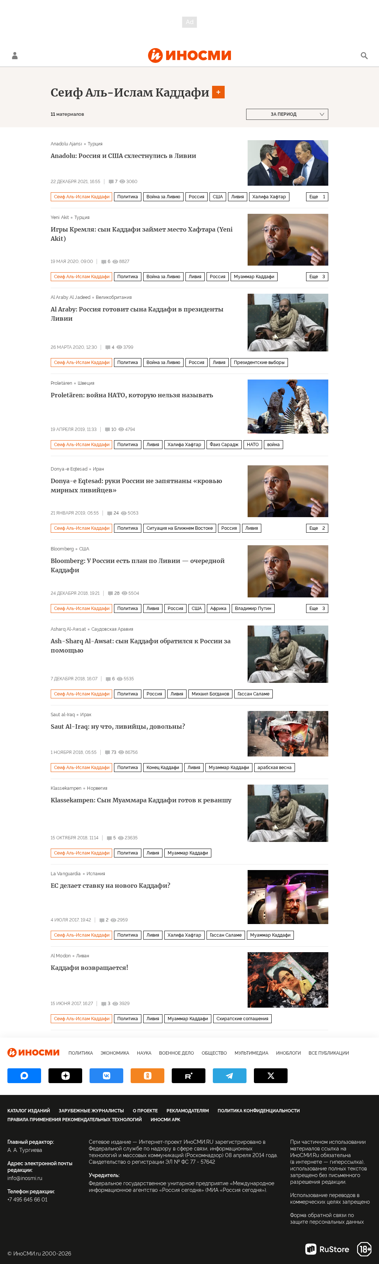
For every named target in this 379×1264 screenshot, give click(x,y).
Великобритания (114, 297)
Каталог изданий (28, 1110)
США (218, 196)
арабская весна (275, 767)
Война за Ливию (163, 196)
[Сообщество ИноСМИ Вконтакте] (106, 1075)
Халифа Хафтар (269, 196)
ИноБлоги (288, 1053)
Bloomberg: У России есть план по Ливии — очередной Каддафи (138, 565)
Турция (95, 143)
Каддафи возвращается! (89, 967)
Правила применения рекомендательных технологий (74, 1119)
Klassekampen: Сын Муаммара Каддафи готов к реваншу (141, 800)
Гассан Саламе (253, 694)
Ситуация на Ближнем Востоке (180, 528)
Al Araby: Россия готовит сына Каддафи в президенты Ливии (137, 314)
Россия (196, 196)
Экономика (115, 1053)
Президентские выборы (259, 362)
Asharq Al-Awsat (68, 629)
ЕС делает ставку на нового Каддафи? (110, 885)
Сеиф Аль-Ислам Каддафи (130, 92)
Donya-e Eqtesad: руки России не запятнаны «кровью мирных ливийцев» (136, 485)
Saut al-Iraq (63, 714)
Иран (98, 469)
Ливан (83, 955)
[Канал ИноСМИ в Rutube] (188, 1075)
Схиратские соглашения (242, 1018)
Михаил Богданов (210, 694)
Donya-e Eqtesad (69, 469)
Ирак (85, 714)
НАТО (253, 444)
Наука (144, 1053)
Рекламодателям (188, 1110)
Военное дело (176, 1053)
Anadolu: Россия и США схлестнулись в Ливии (123, 155)
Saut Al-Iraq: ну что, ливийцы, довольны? (118, 726)
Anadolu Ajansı (66, 143)
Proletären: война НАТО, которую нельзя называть (132, 395)
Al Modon (61, 955)
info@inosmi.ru (24, 1178)
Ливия (237, 196)
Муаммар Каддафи (254, 276)
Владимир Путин (253, 608)
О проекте (145, 1110)
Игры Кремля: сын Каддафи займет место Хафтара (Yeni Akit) (142, 234)
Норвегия (97, 788)
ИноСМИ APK (165, 1119)
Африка (218, 608)
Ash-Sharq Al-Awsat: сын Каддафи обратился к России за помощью (141, 645)
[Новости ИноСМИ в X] (271, 1075)
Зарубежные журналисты (91, 1110)
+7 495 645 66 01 (27, 1200)
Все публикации (329, 1053)
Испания (96, 873)
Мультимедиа (251, 1053)
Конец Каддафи (163, 767)
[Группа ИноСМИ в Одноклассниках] (147, 1075)
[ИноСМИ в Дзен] (65, 1075)
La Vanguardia (66, 873)
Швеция (86, 383)
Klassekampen (66, 788)
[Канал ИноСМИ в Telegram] (229, 1075)
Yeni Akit (60, 217)
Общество (214, 1053)
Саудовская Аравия (112, 629)
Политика (127, 196)
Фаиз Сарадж (224, 444)
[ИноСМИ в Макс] (24, 1075)
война (273, 444)
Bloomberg (62, 549)
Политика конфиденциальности (259, 1110)
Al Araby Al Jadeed (70, 297)
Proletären (61, 383)
